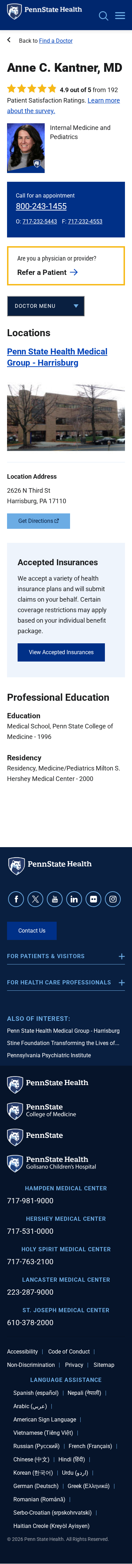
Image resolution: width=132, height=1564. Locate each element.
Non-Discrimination (31, 1365)
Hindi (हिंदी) (71, 1459)
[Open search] (103, 16)
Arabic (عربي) (30, 1406)
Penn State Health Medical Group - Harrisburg (63, 1030)
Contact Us (31, 930)
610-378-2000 (30, 1323)
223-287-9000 (30, 1292)
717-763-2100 (30, 1262)
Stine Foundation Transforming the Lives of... (63, 1043)
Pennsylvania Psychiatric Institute (49, 1055)
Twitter (35, 899)
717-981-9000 (30, 1201)
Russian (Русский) (36, 1446)
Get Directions (35, 521)
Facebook (16, 899)
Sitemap (104, 1365)
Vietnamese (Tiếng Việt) (43, 1433)
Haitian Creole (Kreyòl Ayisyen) (51, 1526)
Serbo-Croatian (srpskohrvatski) (52, 1512)
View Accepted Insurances (61, 652)
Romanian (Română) (39, 1499)
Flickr (93, 899)
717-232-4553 (85, 221)
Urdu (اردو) (75, 1472)
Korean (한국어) (33, 1472)
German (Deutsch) (36, 1486)
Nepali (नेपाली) (84, 1393)
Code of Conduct (69, 1351)
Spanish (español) (36, 1393)
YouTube (55, 899)
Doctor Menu (35, 306)
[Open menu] (120, 16)
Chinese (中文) (31, 1459)
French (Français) (90, 1446)
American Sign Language (44, 1419)
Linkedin (74, 899)
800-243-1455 (41, 206)
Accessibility (22, 1351)
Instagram (113, 899)
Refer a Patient (42, 272)
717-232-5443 (40, 221)
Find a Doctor (56, 40)
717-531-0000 (30, 1231)
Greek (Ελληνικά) (89, 1486)
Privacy (74, 1365)
